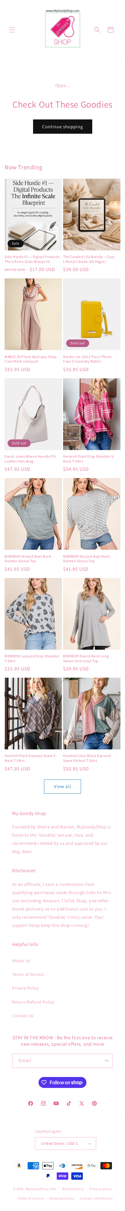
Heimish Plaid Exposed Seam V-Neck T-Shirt (31, 758)
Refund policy (73, 1189)
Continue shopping (62, 126)
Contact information (96, 1198)
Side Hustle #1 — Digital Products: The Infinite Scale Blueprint (32, 259)
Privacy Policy (25, 988)
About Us (21, 960)
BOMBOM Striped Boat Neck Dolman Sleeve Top (28, 558)
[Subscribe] (106, 1061)
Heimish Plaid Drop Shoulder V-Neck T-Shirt (89, 458)
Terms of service (30, 1198)
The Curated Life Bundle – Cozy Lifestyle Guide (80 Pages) (89, 259)
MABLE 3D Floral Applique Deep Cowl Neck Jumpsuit (30, 359)
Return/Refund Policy (33, 1002)
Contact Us (23, 1015)
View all (62, 786)
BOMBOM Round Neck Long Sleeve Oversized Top (86, 658)
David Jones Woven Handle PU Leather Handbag (30, 458)
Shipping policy (61, 1198)
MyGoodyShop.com (40, 1189)
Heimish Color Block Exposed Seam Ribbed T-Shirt (87, 758)
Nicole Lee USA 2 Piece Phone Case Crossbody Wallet (87, 359)
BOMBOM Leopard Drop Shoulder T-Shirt (32, 658)
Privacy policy (101, 1189)
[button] (12, 29)
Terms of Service (28, 974)
